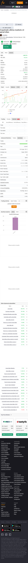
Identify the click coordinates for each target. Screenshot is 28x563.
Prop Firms (16, 488)
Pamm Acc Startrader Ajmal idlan (10, 333)
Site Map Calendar (22, 522)
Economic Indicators (6, 467)
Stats (6, 52)
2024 (17, 211)
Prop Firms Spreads (18, 493)
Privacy (8, 522)
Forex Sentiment (18, 454)
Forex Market (4, 450)
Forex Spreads (17, 475)
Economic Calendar (5, 443)
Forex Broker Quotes (19, 476)
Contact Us (16, 508)
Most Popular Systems (19, 447)
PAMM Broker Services (6, 486)
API (2, 508)
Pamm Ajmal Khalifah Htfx (10, 373)
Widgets (3, 504)
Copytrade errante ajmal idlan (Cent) (10, 393)
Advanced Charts (5, 516)
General (11, 52)
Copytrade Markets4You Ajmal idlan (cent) (10, 396)
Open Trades (14, 201)
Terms (2, 522)
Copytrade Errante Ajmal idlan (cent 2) (10, 401)
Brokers (3, 475)
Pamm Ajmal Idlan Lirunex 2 (10, 342)
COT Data (3, 460)
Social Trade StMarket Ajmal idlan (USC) (10, 407)
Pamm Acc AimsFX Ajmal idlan (10, 322)
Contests (16, 450)
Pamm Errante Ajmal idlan (10, 382)
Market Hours (4, 445)
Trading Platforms (5, 490)
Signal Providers (5, 480)
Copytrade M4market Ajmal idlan (10, 328)
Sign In (13, 2)
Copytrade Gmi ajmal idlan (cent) (10, 376)
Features (3, 506)
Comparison (17, 499)
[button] (18, 24)
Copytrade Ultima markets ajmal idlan (10, 336)
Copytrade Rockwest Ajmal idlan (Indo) (10, 390)
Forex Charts (17, 452)
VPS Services (4, 478)
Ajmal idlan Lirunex (10, 371)
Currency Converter (5, 469)
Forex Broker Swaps (19, 478)
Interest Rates (4, 447)
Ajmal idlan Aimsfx (10, 319)
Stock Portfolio (4, 512)
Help (15, 506)
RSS (2, 510)
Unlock (14, 206)
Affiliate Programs (5, 484)
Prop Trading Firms (5, 476)
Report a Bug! (17, 510)
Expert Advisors (5, 491)
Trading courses (5, 495)
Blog (15, 514)
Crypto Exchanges (5, 493)
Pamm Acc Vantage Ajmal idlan (10, 330)
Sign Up (20, 2)
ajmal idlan (10, 308)
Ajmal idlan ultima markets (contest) (10, 339)
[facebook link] (2, 534)
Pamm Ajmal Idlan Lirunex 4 (10, 344)
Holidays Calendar (5, 449)
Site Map (14, 522)
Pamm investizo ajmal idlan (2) (10, 409)
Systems (16, 445)
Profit (18, 87)
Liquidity (3, 462)
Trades (14, 138)
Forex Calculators (5, 464)
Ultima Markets (9, 37)
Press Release (17, 484)
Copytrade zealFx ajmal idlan (10, 317)
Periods (8, 119)
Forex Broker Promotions (20, 482)
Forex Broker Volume (19, 480)
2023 (13, 211)
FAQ (15, 504)
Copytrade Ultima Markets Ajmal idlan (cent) (10, 398)
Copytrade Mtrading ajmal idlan (10, 314)
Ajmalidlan (4, 35)
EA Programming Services (7, 482)
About (15, 512)
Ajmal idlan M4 (10, 325)
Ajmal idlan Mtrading (10, 368)
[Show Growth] (10, 111)
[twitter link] (6, 534)
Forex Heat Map (5, 465)
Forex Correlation (5, 454)
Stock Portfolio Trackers (7, 497)
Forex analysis (4, 458)
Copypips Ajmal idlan (10, 311)
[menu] (26, 3)
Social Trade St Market (10, 384)
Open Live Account (7, 434)
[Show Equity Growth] (11, 109)
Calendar (15, 119)
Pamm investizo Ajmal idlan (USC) (10, 404)
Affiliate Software (5, 514)
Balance (13, 87)
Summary (20, 138)
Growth (7, 87)
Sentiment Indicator (18, 456)
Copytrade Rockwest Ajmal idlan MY (10, 387)
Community (17, 443)
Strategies (16, 449)
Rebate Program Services (7, 488)
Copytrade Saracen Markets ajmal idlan (10, 379)
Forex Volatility (4, 452)
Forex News (4, 456)
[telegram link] (10, 534)
